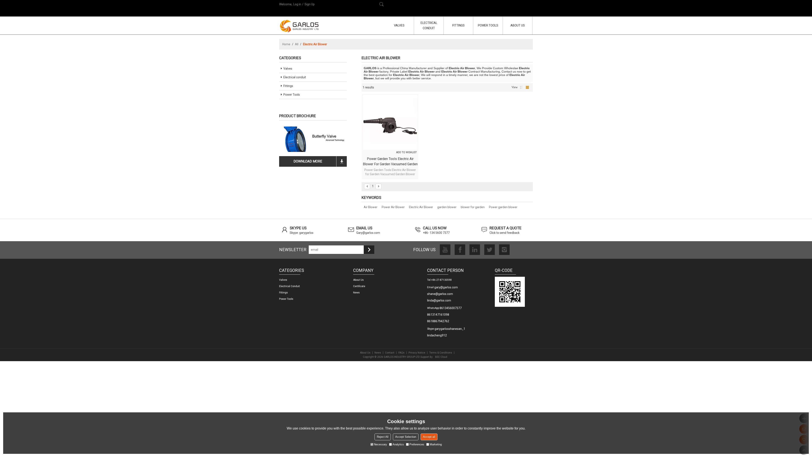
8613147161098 (438, 314)
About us (358, 279)
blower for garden (473, 207)
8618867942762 (438, 321)
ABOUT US (517, 25)
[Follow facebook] (460, 249)
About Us (365, 352)
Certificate (359, 286)
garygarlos (442, 328)
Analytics (398, 444)
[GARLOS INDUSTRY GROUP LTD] (299, 26)
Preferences (416, 444)
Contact (389, 352)
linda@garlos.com (439, 300)
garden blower (447, 207)
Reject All (382, 436)
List (521, 87)
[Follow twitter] (489, 249)
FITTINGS (458, 25)
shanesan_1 (457, 328)
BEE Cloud (441, 357)
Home (286, 44)
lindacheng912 (437, 335)
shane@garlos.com (440, 294)
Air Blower (370, 207)
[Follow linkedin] (474, 249)
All (296, 44)
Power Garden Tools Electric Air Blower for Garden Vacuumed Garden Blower (390, 162)
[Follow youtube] (445, 249)
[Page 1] (367, 186)
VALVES (399, 25)
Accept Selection (405, 436)
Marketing (436, 444)
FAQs (401, 352)
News (356, 292)
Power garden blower (503, 207)
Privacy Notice (417, 352)
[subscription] (369, 249)
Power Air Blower (393, 207)
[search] (381, 4)
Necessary (380, 444)
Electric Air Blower (421, 207)
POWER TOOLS (488, 25)
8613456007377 (451, 308)
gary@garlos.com (446, 287)
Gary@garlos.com (368, 232)
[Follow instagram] (504, 249)
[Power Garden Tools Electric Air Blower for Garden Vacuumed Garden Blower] (390, 122)
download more (308, 161)
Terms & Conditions (440, 352)
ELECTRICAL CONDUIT (429, 25)
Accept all (429, 436)
